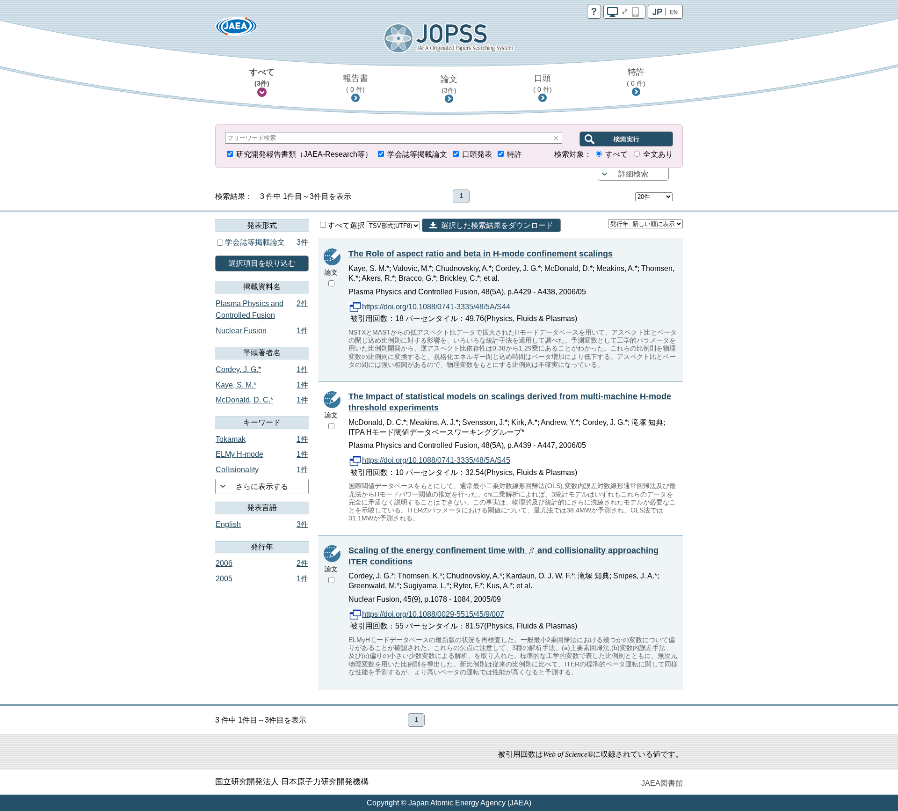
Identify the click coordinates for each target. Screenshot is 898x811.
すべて (262, 77)
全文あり (658, 154)
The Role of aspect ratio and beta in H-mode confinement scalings (480, 253)
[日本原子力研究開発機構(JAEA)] (236, 29)
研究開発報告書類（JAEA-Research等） (304, 154)
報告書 (355, 83)
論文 (449, 84)
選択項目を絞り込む (262, 263)
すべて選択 (347, 225)
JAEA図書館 (662, 783)
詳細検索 (633, 174)
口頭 (542, 83)
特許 (636, 77)
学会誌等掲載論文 (417, 154)
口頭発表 (477, 154)
